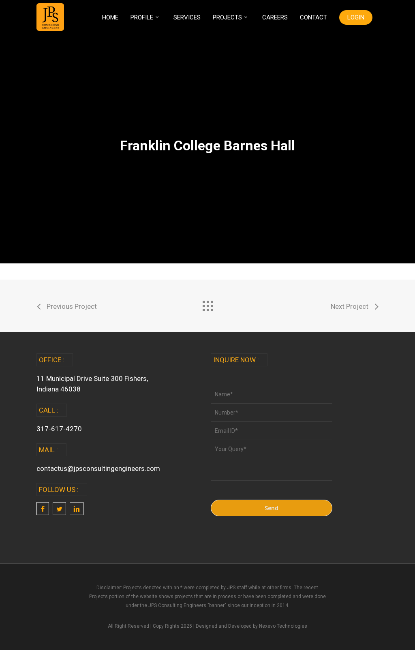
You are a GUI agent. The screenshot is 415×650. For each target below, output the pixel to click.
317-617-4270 (59, 429)
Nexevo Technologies (283, 626)
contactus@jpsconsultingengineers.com (98, 468)
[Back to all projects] (207, 304)
